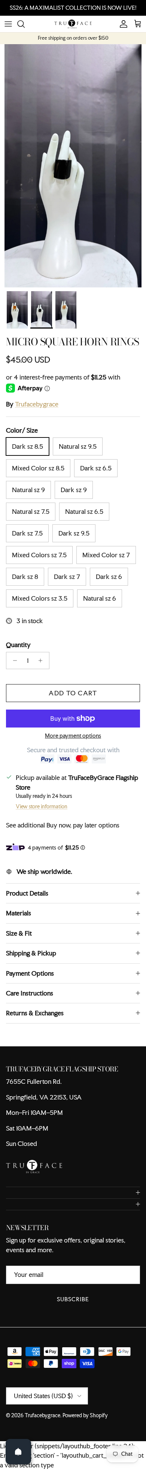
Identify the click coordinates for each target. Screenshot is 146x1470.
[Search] (24, 24)
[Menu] (8, 24)
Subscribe (73, 1299)
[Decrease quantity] (12, 660)
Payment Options (30, 973)
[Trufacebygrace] (73, 23)
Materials (18, 913)
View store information (41, 806)
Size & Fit (19, 933)
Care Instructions (29, 993)
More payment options (73, 736)
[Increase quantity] (42, 660)
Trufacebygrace (36, 404)
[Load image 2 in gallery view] (73, 165)
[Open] (18, 1451)
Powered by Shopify (85, 1415)
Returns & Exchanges (35, 1013)
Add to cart (73, 693)
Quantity (18, 645)
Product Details (27, 893)
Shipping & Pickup (31, 953)
